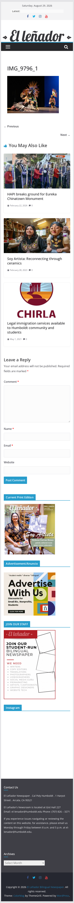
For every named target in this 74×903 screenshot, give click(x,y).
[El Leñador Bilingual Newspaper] (37, 32)
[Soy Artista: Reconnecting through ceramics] (37, 221)
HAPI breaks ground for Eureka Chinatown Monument (32, 196)
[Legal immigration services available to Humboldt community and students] (37, 285)
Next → (65, 135)
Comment (11, 382)
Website (9, 462)
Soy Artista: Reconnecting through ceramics (34, 260)
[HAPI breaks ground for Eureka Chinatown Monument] (37, 156)
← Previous (11, 126)
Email (8, 445)
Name (9, 429)
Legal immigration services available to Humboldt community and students (36, 328)
